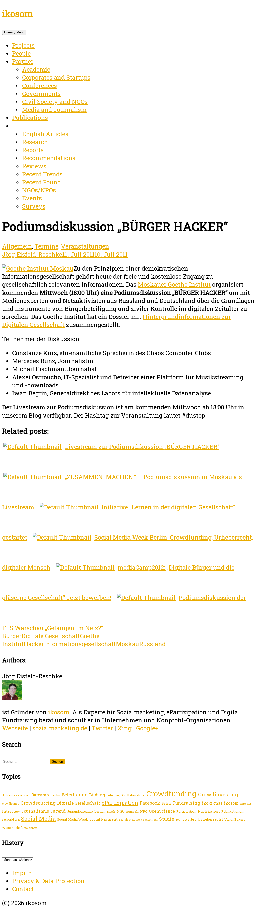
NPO (143, 811)
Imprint (23, 873)
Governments (41, 94)
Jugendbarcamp (80, 811)
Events (32, 198)
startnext (151, 819)
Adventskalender (16, 795)
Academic (36, 69)
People (21, 53)
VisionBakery (234, 819)
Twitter (102, 728)
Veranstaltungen (85, 246)
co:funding (114, 795)
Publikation (209, 811)
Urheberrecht (210, 819)
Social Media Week (72, 819)
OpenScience (162, 811)
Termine (46, 246)
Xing (124, 728)
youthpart (30, 828)
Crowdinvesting (218, 794)
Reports (33, 150)
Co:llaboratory (133, 795)
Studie (166, 819)
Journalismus (35, 811)
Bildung (97, 794)
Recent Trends (42, 174)
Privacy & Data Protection (48, 881)
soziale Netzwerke (131, 819)
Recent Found (41, 182)
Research (35, 142)
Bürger (11, 636)
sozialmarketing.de (59, 728)
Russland (152, 644)
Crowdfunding (171, 793)
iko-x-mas (212, 803)
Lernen (99, 811)
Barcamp (40, 794)
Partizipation (186, 811)
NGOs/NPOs (39, 190)
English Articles (45, 134)
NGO (121, 811)
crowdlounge (10, 803)
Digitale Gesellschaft (50, 636)
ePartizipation (120, 802)
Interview (11, 811)
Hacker (34, 644)
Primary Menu (14, 32)
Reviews (34, 166)
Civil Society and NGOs (55, 102)
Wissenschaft (12, 827)
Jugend (58, 811)
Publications (30, 118)
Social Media (38, 818)
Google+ (147, 728)
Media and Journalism (54, 110)
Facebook (150, 803)
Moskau (127, 644)
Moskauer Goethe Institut (174, 284)
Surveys (33, 206)
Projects (23, 45)
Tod (178, 819)
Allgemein (17, 246)
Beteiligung (75, 795)
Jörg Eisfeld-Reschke (32, 254)
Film (166, 803)
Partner (22, 61)
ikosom (17, 14)
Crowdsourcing (38, 803)
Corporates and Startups (56, 77)
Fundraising (186, 803)
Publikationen (232, 811)
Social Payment (104, 819)
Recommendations (48, 158)
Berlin (55, 795)
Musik (111, 811)
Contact (23, 889)
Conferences (39, 85)
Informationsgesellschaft (80, 644)
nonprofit (132, 811)
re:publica (11, 819)
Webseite (15, 728)
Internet (245, 803)
